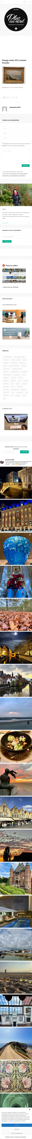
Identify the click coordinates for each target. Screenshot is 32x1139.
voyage (18, 395)
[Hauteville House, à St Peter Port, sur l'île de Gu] (16, 1010)
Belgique (14, 362)
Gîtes (24, 374)
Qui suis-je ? (5, 223)
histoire (13, 377)
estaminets (24, 371)
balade (25, 360)
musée (18, 383)
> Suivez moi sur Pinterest (10, 287)
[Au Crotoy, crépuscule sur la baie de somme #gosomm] (16, 714)
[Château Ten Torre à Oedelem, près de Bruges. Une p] (16, 879)
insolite (6, 380)
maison (26, 380)
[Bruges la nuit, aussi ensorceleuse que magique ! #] (16, 483)
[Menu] (2, 2)
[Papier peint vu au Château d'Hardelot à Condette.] (16, 1076)
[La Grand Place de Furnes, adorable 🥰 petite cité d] (16, 813)
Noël (13, 386)
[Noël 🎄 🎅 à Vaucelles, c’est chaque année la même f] (16, 582)
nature (25, 383)
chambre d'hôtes (17, 368)
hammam (6, 377)
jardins (13, 380)
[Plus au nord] (16, 20)
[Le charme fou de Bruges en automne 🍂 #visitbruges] (16, 681)
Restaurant (15, 389)
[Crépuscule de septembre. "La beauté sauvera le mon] (16, 846)
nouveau (6, 386)
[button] (29, 1109)
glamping (16, 374)
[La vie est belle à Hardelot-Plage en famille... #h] (16, 977)
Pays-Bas (19, 386)
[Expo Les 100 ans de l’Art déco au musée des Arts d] (16, 549)
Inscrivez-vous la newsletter (16, 448)
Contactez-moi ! (7, 408)
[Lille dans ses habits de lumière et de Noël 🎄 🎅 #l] (16, 516)
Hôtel (21, 377)
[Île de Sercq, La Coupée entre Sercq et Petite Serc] (16, 1043)
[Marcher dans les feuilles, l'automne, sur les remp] (16, 615)
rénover (23, 389)
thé (27, 392)
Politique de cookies (9, 1137)
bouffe (24, 365)
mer (12, 383)
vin (12, 395)
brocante (6, 368)
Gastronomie (7, 374)
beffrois (6, 362)
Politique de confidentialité (20, 1137)
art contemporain (19, 357)
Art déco (6, 360)
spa (13, 392)
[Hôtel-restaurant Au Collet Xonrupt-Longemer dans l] (16, 747)
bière (5, 365)
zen (5, 398)
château (6, 371)
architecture (7, 357)
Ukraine (6, 395)
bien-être (22, 362)
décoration (14, 371)
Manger (6, 383)
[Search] (30, 2)
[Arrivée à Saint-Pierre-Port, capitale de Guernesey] (16, 944)
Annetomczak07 (15, 107)
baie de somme (16, 360)
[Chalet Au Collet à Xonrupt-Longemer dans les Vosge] (16, 912)
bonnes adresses (14, 365)
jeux (19, 380)
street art (20, 392)
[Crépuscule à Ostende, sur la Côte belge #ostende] (16, 780)
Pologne (6, 389)
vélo (24, 395)
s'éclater (6, 392)
